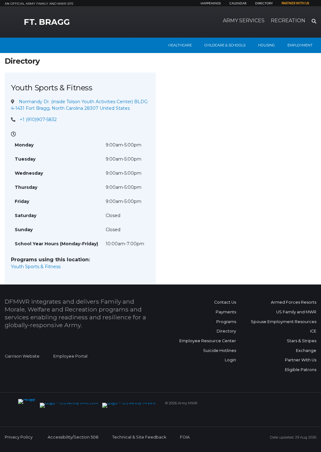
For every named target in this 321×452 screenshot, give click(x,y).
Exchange (306, 350)
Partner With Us (300, 360)
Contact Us (225, 302)
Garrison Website (22, 356)
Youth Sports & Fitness (36, 266)
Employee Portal (70, 356)
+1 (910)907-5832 (38, 119)
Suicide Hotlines (219, 350)
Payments (226, 312)
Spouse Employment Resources (283, 321)
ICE (313, 331)
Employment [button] (300, 45)
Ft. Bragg (47, 22)
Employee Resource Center (207, 340)
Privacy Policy (19, 437)
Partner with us (295, 3)
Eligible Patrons (300, 369)
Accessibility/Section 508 (73, 437)
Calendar (237, 3)
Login (230, 360)
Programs (226, 321)
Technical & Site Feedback (139, 437)
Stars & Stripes (301, 340)
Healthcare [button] (180, 45)
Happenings (211, 3)
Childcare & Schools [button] (224, 45)
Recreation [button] (288, 21)
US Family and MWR (296, 312)
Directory (264, 3)
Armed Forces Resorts (293, 302)
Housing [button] (266, 45)
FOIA (185, 437)
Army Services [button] (244, 21)
